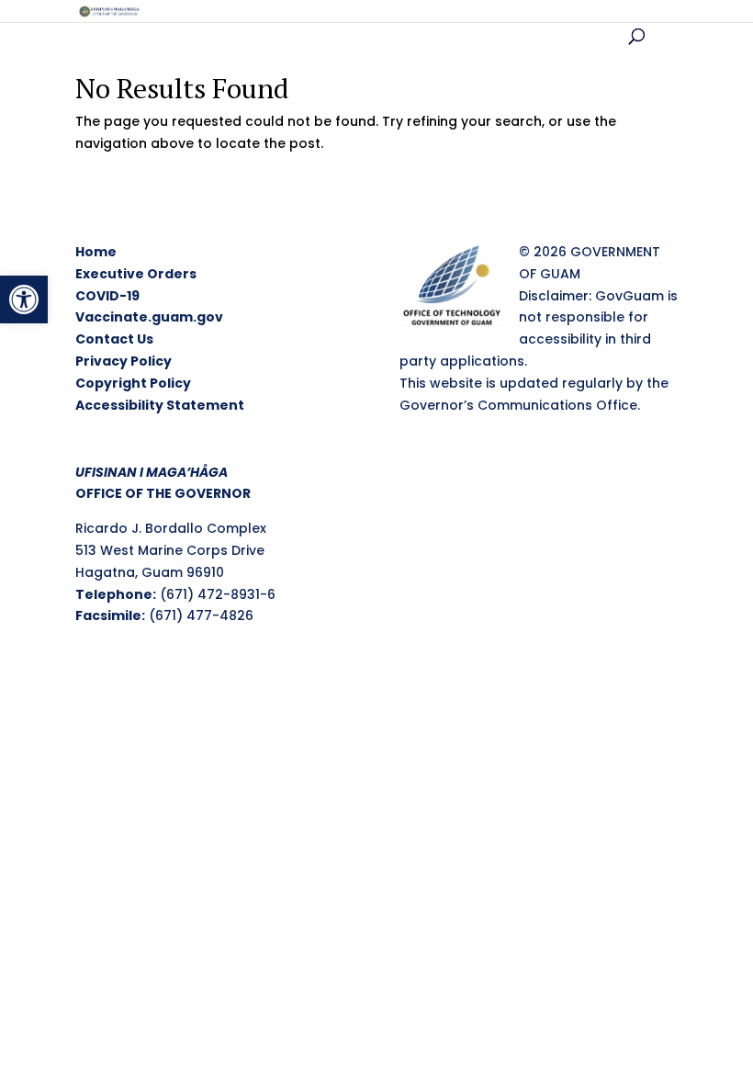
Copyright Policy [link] (133, 383)
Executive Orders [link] (136, 274)
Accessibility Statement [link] (159, 405)
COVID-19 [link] (107, 296)
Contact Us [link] (114, 339)
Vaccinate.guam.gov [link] (149, 317)
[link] (24, 299)
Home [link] (96, 252)
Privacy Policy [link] (123, 361)
